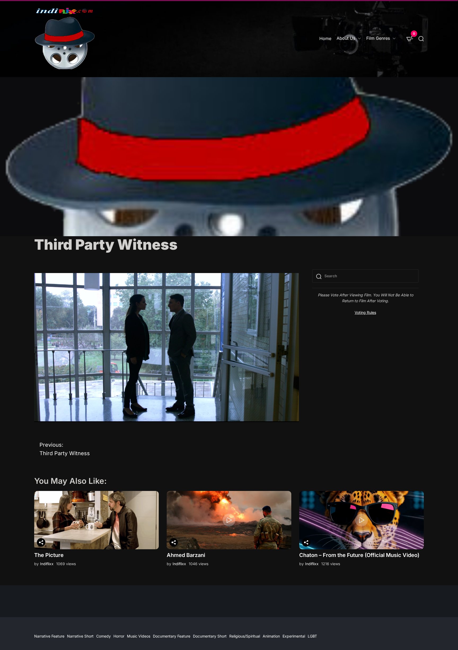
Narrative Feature (49, 636)
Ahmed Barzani (186, 555)
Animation (271, 636)
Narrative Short (80, 636)
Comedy (103, 636)
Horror (118, 636)
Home (325, 38)
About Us (346, 38)
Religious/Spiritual (244, 636)
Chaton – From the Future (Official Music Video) (359, 555)
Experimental (294, 636)
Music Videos (138, 636)
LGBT (312, 636)
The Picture (49, 555)
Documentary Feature (171, 636)
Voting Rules (365, 312)
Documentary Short (210, 636)
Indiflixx (47, 563)
